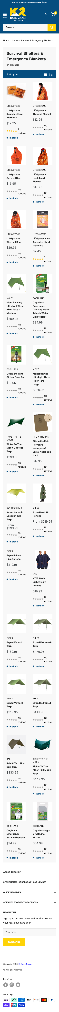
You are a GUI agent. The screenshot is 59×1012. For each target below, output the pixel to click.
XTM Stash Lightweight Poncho (39, 582)
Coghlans (38, 298)
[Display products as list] (50, 74)
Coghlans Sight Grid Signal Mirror (41, 834)
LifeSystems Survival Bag (13, 176)
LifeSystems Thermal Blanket (42, 112)
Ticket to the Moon (14, 438)
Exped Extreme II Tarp (42, 704)
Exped (36, 508)
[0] (53, 14)
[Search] (52, 27)
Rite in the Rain (41, 437)
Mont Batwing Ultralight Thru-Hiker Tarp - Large (41, 379)
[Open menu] (5, 14)
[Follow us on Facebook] (5, 984)
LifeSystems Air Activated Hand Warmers (41, 242)
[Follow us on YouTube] (18, 984)
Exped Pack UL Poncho (41, 514)
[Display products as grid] (45, 74)
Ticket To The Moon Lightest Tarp (15, 448)
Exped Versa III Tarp (15, 704)
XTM (35, 574)
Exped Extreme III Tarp (42, 644)
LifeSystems (13, 106)
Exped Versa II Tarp (14, 644)
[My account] (46, 14)
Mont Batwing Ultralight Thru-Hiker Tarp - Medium (15, 307)
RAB (8, 759)
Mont (10, 298)
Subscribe (14, 941)
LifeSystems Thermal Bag (14, 240)
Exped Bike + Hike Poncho (14, 557)
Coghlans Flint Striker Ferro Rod (16, 375)
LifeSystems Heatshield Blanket (40, 178)
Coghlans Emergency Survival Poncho (16, 834)
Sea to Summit (14, 508)
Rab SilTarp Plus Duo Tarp (16, 765)
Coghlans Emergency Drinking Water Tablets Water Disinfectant (41, 309)
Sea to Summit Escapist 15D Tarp (15, 516)
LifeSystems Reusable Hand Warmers (15, 114)
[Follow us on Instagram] (12, 984)
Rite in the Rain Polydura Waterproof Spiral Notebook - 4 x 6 (42, 448)
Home (6, 40)
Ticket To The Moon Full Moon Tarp (42, 770)
